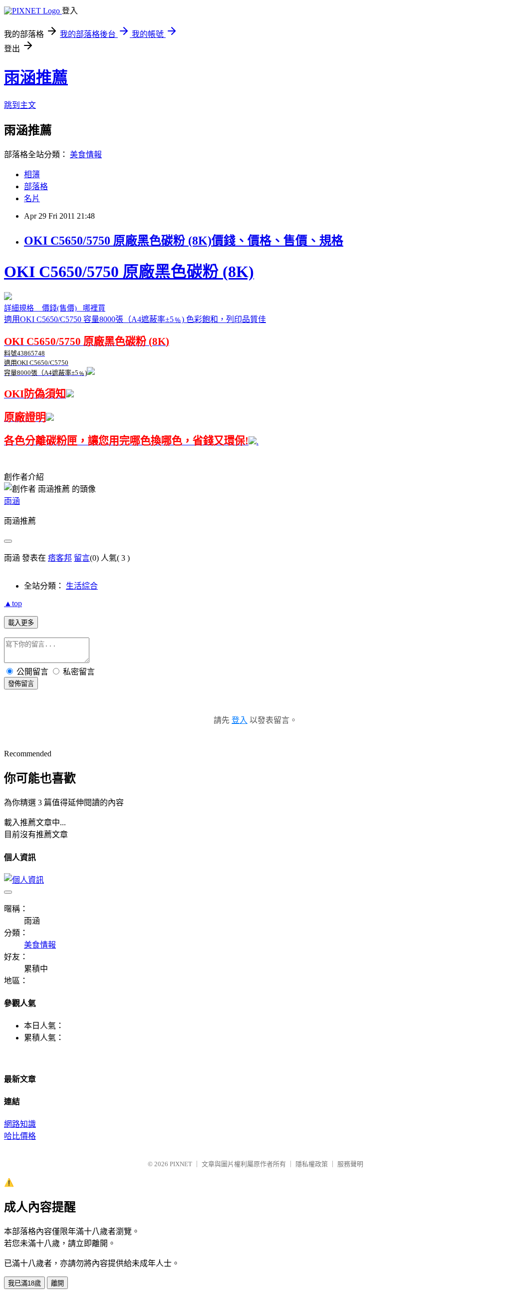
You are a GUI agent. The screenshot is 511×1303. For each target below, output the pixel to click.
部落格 (36, 186)
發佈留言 (21, 683)
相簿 (32, 174)
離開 (57, 1283)
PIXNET (181, 1164)
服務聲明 (350, 1164)
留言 (82, 558)
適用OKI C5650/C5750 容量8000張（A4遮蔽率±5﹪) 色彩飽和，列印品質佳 (135, 343)
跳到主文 (20, 105)
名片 (32, 198)
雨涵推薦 (36, 77)
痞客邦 (60, 558)
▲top (13, 603)
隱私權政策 (311, 1164)
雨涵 (12, 501)
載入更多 (21, 623)
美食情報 (86, 154)
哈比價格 (20, 1136)
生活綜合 (82, 586)
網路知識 (20, 1124)
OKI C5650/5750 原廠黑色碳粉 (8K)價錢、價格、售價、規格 (183, 240)
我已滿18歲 (24, 1283)
